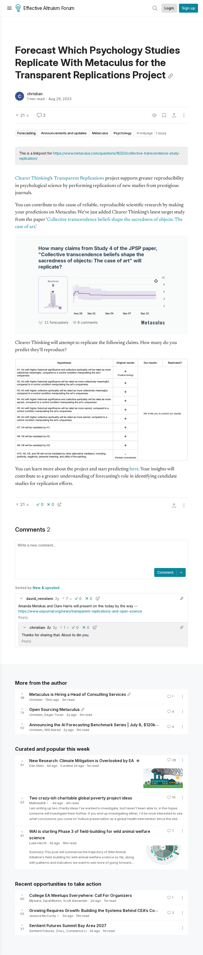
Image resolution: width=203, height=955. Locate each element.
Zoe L (60, 931)
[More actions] (184, 115)
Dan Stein (36, 766)
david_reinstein (39, 598)
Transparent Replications (79, 178)
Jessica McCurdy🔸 (44, 916)
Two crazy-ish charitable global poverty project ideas (80, 797)
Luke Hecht (38, 843)
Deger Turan (54, 715)
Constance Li (76, 931)
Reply (23, 617)
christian (35, 93)
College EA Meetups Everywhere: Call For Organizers (80, 895)
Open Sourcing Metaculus (54, 709)
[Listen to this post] (154, 115)
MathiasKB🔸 (39, 803)
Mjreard (35, 901)
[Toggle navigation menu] (9, 8)
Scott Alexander (75, 901)
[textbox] (100, 554)
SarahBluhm (52, 901)
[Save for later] (164, 115)
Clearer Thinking (32, 178)
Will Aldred (52, 730)
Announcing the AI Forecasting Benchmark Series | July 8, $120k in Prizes (101, 724)
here (134, 469)
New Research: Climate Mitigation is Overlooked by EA (82, 760)
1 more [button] (161, 133)
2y (57, 598)
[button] (21, 598)
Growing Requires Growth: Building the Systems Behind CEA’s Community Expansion (110, 910)
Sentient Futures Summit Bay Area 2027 (67, 925)
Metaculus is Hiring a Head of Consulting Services (77, 694)
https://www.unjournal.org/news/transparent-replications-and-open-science (80, 611)
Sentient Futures (41, 931)
